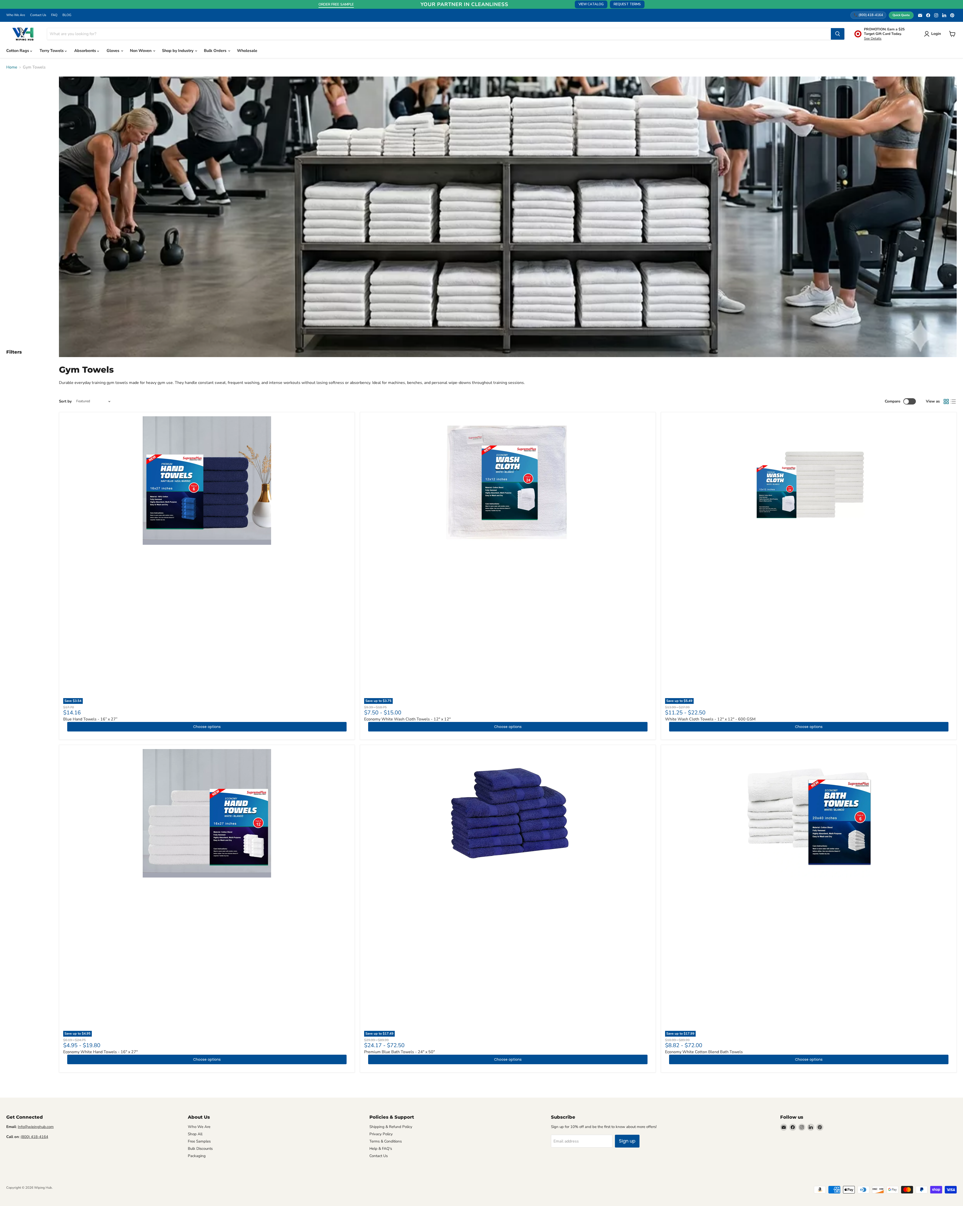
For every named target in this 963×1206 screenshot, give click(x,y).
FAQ (54, 15)
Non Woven (141, 50)
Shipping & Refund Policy (390, 1126)
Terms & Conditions (385, 1141)
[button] (933, 34)
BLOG (66, 15)
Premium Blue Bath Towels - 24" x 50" (399, 1052)
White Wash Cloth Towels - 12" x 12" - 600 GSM (710, 719)
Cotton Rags (18, 50)
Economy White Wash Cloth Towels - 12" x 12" (407, 719)
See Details (872, 38)
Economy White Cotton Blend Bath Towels (704, 1052)
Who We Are (15, 15)
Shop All (195, 1133)
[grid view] (946, 401)
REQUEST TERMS (627, 4)
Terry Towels (52, 50)
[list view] (953, 401)
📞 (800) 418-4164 (868, 15)
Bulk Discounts (200, 1148)
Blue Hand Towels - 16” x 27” (90, 719)
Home (11, 67)
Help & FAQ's (380, 1148)
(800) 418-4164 (34, 1136)
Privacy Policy (381, 1133)
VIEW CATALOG (591, 4)
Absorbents (85, 50)
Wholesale (247, 50)
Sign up (627, 1141)
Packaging (197, 1155)
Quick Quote (901, 15)
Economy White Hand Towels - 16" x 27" (100, 1052)
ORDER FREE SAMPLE (336, 4)
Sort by (65, 401)
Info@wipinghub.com (36, 1126)
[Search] (837, 34)
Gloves (113, 50)
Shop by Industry (178, 50)
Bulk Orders (215, 50)
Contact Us (38, 15)
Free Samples (199, 1141)
